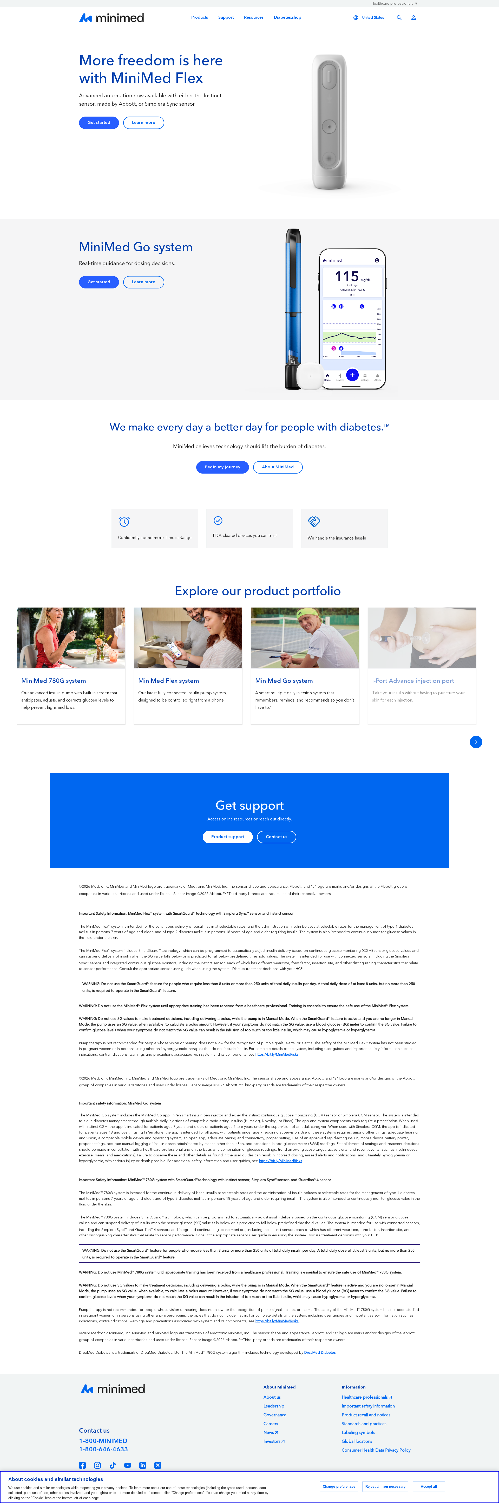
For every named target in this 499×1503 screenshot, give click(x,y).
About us (272, 1397)
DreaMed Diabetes (320, 1353)
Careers (271, 1423)
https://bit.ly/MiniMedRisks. (277, 1055)
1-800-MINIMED (103, 1441)
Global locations (357, 1441)
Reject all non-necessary (385, 1486)
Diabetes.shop (287, 17)
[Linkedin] (142, 1465)
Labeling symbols (358, 1432)
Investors (272, 1441)
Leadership (274, 1406)
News (269, 1432)
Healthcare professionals (392, 4)
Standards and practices (364, 1423)
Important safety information (368, 1406)
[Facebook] (82, 1465)
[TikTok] (112, 1465)
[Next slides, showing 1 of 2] (476, 742)
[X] (157, 1465)
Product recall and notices (366, 1415)
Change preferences (339, 1486)
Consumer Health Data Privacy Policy (376, 1450)
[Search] (399, 17)
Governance (275, 1415)
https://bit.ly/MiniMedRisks (280, 1161)
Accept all (429, 1486)
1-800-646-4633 (103, 1449)
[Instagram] (97, 1465)
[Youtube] (127, 1465)
